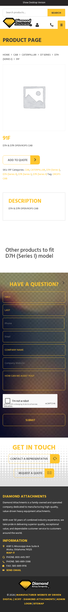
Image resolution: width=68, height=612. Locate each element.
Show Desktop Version (34, 3)
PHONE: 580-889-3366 (18, 562)
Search (56, 13)
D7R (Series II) (40, 174)
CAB (15, 55)
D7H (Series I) (53, 170)
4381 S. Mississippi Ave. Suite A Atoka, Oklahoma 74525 (22, 550)
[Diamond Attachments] (34, 23)
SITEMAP (38, 603)
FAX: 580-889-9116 (16, 566)
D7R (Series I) (25, 174)
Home (6, 55)
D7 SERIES (45, 55)
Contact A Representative (29, 459)
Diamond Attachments (24, 496)
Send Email (13, 570)
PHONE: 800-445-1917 (18, 557)
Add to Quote (18, 160)
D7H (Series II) (10, 174)
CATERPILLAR (29, 55)
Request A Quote (30, 473)
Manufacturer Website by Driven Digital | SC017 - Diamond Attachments (32, 597)
